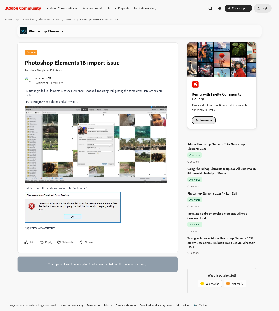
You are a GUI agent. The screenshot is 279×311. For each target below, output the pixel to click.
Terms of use (93, 305)
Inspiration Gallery (145, 8)
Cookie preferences (126, 305)
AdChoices (202, 305)
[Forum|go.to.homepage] (23, 8)
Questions (70, 19)
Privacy (108, 305)
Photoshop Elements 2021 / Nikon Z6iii (212, 193)
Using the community (71, 305)
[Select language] (219, 8)
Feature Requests (118, 8)
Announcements (93, 8)
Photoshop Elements (50, 19)
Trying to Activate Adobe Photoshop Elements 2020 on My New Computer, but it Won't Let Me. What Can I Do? (221, 242)
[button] (238, 8)
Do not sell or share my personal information (164, 305)
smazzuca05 (43, 78)
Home (8, 19)
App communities (25, 19)
